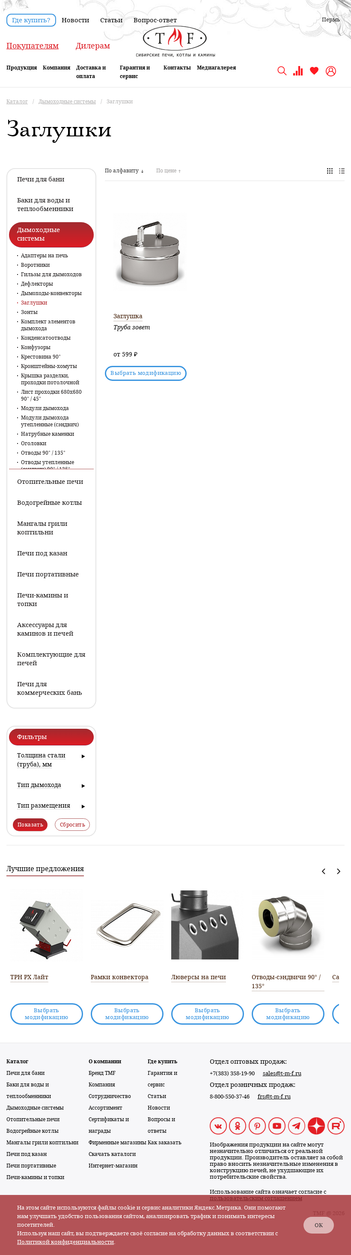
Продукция (21, 68)
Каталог (17, 1062)
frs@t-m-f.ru (274, 1096)
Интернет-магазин (113, 1166)
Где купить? (31, 20)
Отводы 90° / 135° (43, 453)
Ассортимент (105, 1108)
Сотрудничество (110, 1096)
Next (338, 871)
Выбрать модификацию (145, 373)
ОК (319, 1225)
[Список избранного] (314, 74)
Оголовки (33, 443)
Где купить (162, 1062)
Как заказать (164, 1143)
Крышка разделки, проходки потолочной (50, 379)
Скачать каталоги (112, 1154)
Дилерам (93, 45)
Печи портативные (31, 1166)
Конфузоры (36, 347)
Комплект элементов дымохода (48, 325)
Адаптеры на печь (44, 256)
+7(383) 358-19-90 (232, 1073)
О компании (105, 1062)
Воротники (35, 265)
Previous (324, 871)
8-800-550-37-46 (230, 1096)
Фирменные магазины (117, 1143)
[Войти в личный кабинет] (332, 71)
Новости (75, 20)
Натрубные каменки (47, 434)
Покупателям (32, 45)
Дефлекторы (37, 284)
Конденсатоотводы (46, 338)
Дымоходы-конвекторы (51, 293)
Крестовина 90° (41, 357)
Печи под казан (26, 1154)
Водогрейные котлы (32, 1131)
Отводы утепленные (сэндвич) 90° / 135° (47, 465)
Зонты (29, 312)
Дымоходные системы (35, 1108)
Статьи (111, 20)
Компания (56, 68)
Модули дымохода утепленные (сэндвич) (50, 421)
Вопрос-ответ (155, 20)
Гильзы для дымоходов (51, 275)
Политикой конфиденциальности (65, 1242)
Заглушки (34, 303)
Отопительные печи (32, 1119)
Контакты (177, 68)
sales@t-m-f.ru (282, 1073)
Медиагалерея (216, 68)
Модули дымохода (45, 408)
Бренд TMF (102, 1073)
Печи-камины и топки (35, 1177)
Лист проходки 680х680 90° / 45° (51, 395)
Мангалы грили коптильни (42, 1143)
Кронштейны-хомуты (49, 366)
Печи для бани (25, 1073)
